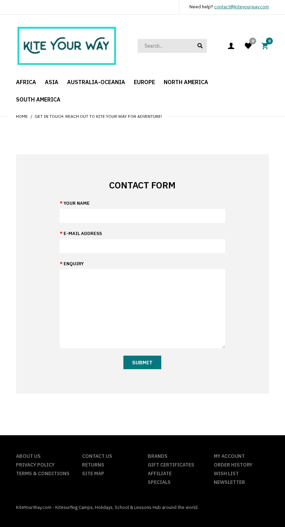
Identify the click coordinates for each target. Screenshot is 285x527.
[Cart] (265, 45)
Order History (233, 465)
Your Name (77, 203)
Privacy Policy (35, 465)
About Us (28, 456)
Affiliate (160, 473)
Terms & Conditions (43, 473)
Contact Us (97, 456)
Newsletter (229, 482)
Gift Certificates (171, 465)
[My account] (231, 45)
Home (22, 116)
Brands (158, 456)
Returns (93, 465)
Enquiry (74, 264)
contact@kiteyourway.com (241, 7)
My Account (229, 456)
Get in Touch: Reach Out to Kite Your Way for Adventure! (98, 116)
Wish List (226, 473)
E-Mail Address (83, 233)
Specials (159, 482)
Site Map (93, 473)
